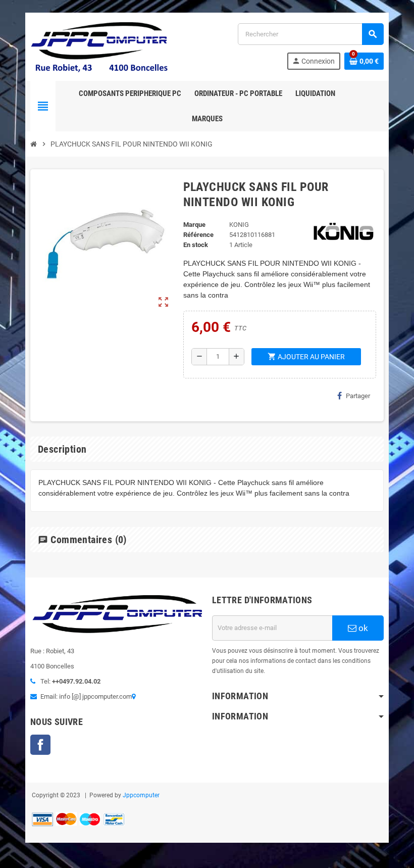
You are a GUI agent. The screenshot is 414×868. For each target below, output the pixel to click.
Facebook (40, 745)
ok (362, 628)
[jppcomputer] (101, 46)
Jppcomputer (141, 795)
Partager (358, 396)
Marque (194, 224)
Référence (198, 234)
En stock (195, 245)
